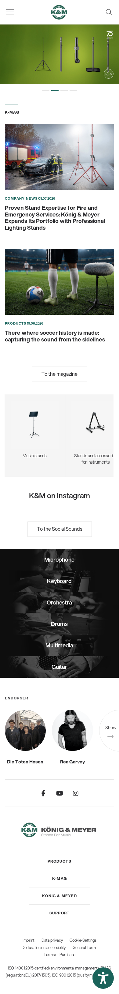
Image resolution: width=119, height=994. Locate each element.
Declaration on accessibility (44, 947)
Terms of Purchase (59, 954)
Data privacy (52, 940)
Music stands (35, 423)
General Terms (85, 947)
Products (16, 323)
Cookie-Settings (83, 940)
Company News (21, 198)
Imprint (28, 940)
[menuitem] (59, 861)
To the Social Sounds (59, 528)
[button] (45, 90)
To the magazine (59, 373)
